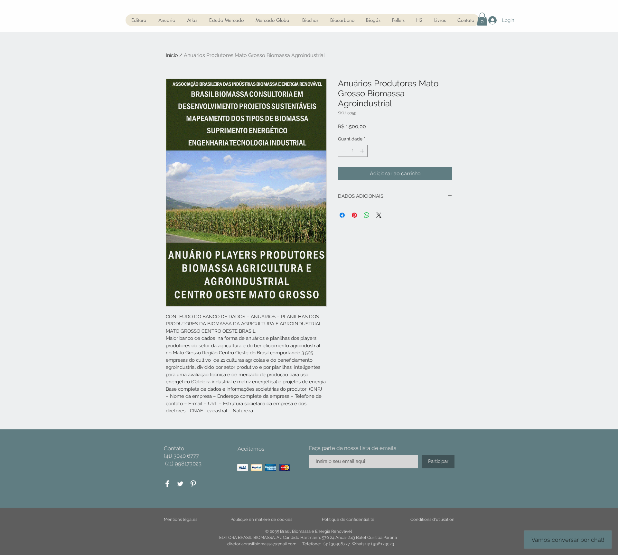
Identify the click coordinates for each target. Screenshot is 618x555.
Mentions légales (180, 519)
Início (172, 55)
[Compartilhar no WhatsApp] (366, 215)
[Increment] (363, 151)
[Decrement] (343, 151)
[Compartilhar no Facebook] (342, 215)
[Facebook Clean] (167, 483)
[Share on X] (379, 215)
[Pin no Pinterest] (354, 215)
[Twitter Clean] (180, 483)
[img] (242, 467)
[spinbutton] (353, 151)
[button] (482, 19)
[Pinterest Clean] (193, 483)
